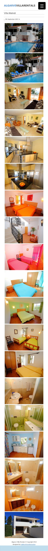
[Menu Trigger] (42, 5)
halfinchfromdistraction (28, 544)
